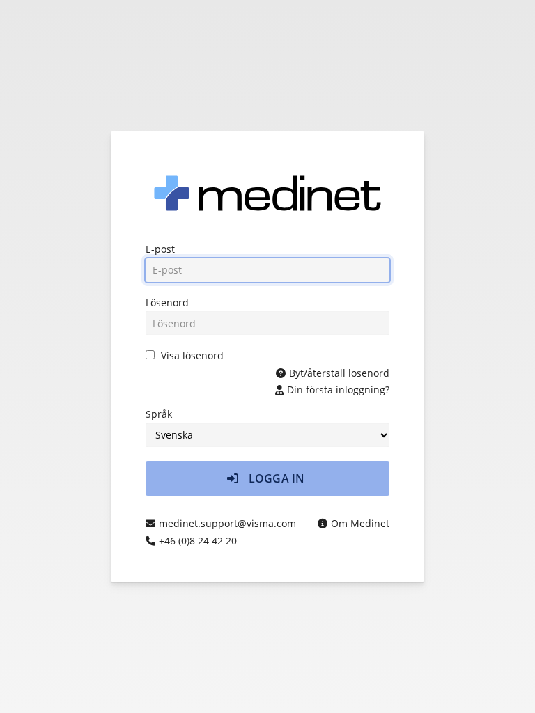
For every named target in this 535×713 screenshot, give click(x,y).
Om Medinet (360, 523)
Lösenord (167, 302)
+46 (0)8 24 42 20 (198, 540)
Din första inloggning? (338, 389)
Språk (159, 414)
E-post (160, 249)
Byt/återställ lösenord (339, 372)
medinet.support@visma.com (227, 523)
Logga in (275, 478)
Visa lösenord (192, 355)
